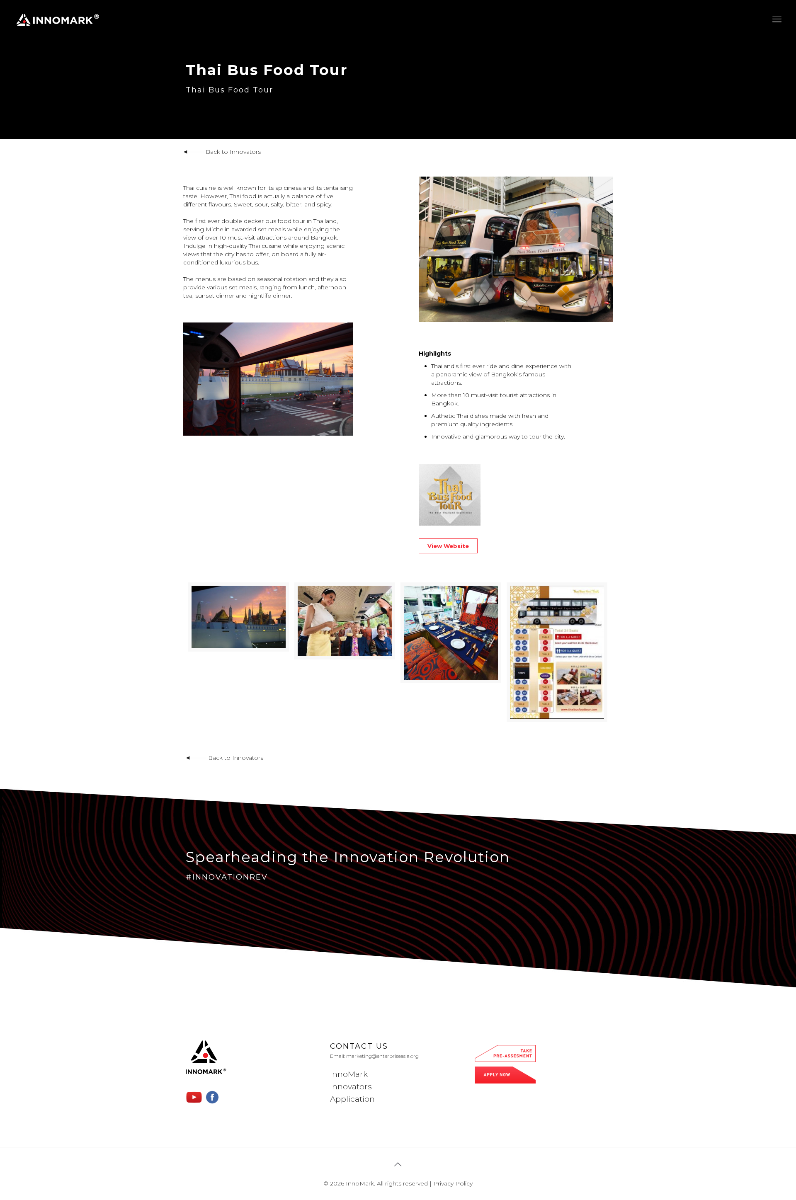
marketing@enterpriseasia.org (382, 1056)
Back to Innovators (232, 151)
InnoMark (349, 1074)
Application (352, 1099)
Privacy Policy (453, 1183)
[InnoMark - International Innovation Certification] (57, 19)
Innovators (351, 1086)
